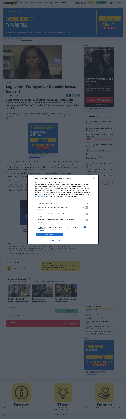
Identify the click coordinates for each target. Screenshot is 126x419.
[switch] (85, 207)
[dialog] (63, 209)
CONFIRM (49, 234)
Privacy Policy (73, 240)
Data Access (63, 240)
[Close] (95, 178)
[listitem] (63, 203)
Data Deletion (53, 240)
